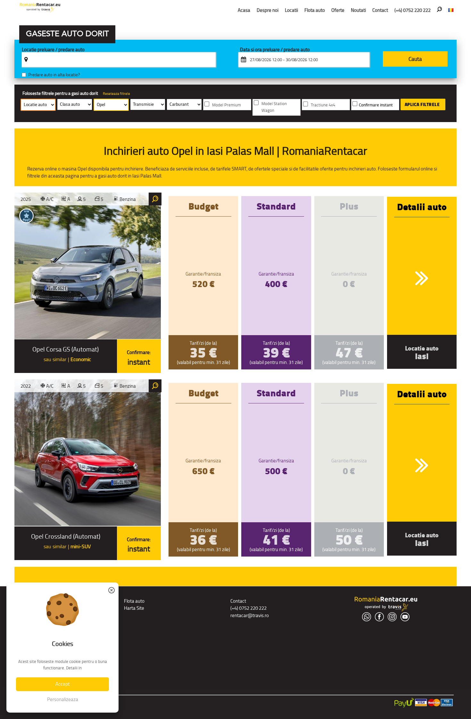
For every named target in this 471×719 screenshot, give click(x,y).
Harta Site (134, 608)
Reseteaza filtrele (116, 93)
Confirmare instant (376, 105)
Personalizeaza (62, 699)
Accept (62, 684)
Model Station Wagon (274, 107)
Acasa (244, 10)
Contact (380, 10)
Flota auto (314, 10)
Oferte (337, 10)
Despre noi (267, 10)
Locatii (291, 10)
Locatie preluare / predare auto (53, 50)
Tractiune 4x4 (323, 105)
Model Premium (226, 105)
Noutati (358, 10)
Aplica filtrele (422, 104)
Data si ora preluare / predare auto (275, 50)
